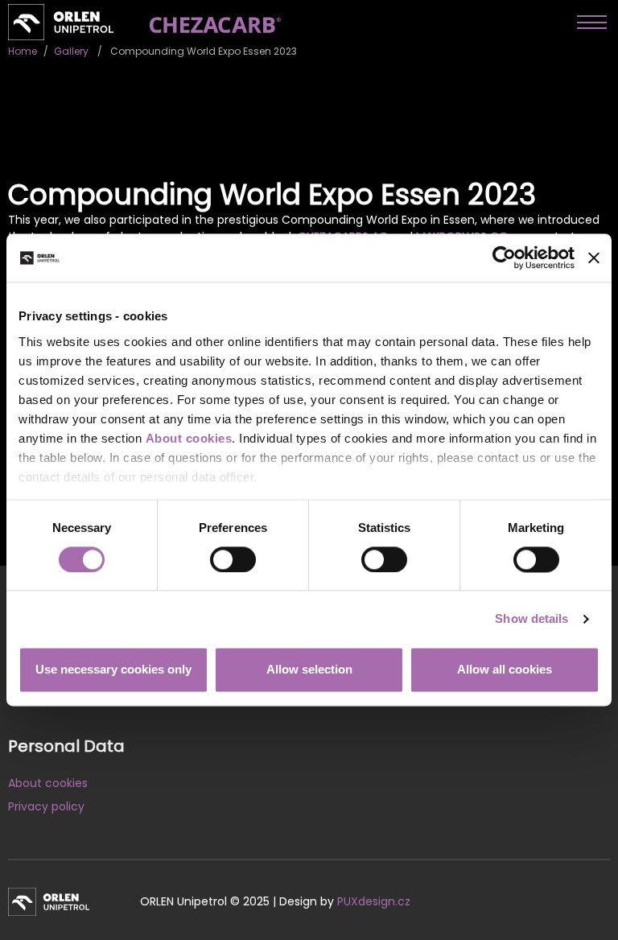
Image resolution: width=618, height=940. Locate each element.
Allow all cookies (504, 670)
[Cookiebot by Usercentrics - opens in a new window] (504, 257)
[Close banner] (593, 257)
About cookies (189, 438)
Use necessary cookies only (113, 670)
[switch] (233, 559)
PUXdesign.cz (373, 901)
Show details (531, 618)
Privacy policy (46, 806)
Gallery (71, 51)
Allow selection (309, 670)
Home (22, 51)
